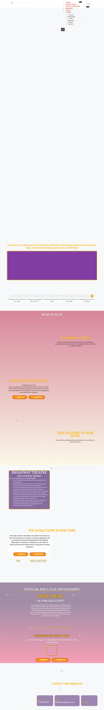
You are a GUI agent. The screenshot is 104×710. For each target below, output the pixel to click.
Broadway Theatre (71, 4)
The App (68, 2)
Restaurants (69, 8)
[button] (8, 265)
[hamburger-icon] (80, 2)
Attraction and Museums (73, 6)
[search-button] (87, 7)
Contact (68, 10)
